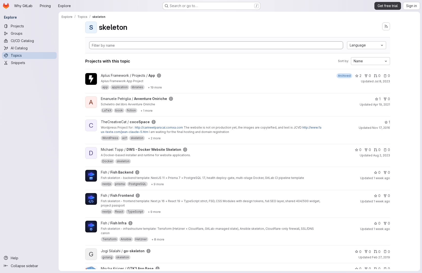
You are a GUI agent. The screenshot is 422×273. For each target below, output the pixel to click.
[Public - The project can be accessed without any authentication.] (159, 75)
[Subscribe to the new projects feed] (386, 26)
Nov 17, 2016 (381, 128)
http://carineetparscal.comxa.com (159, 127)
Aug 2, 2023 (381, 155)
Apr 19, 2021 (381, 104)
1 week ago (382, 178)
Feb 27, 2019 (381, 257)
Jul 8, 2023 (382, 81)
